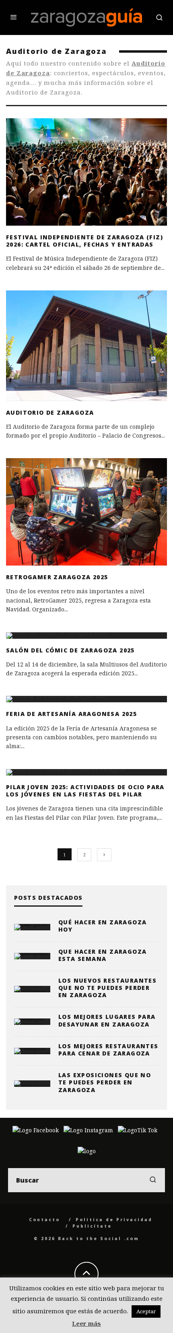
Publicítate (92, 1226)
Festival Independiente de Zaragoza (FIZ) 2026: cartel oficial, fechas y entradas (84, 240)
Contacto (44, 1219)
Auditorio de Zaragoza (50, 412)
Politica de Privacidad (114, 1219)
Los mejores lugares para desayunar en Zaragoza (107, 1020)
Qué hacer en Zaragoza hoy (102, 925)
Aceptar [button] (146, 1311)
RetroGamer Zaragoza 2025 (57, 577)
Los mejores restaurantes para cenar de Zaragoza (108, 1049)
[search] (153, 1180)
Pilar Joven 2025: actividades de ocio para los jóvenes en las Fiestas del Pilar (85, 790)
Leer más (86, 1323)
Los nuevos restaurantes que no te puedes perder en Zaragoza (107, 988)
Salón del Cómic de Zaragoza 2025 (70, 650)
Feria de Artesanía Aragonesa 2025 (71, 714)
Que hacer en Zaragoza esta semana (102, 955)
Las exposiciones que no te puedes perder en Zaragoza (104, 1082)
